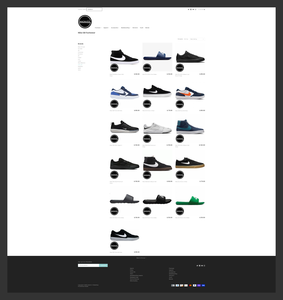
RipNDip (80, 66)
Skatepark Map (134, 277)
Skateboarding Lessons (136, 275)
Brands (171, 279)
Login (80, 9)
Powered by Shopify (83, 286)
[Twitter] (188, 9)
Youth (170, 277)
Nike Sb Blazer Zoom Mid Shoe (117, 75)
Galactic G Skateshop (92, 285)
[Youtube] (193, 9)
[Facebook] (191, 9)
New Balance (81, 63)
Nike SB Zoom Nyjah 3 (116, 145)
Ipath (79, 68)
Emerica (80, 54)
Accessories (172, 272)
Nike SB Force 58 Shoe (116, 110)
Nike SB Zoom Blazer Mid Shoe (182, 146)
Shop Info (132, 272)
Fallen (79, 57)
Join (84, 9)
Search (132, 268)
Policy (131, 270)
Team (131, 273)
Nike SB (80, 64)
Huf (79, 59)
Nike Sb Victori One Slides (149, 74)
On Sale (80, 48)
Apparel (171, 270)
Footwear (171, 268)
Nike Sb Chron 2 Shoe (148, 110)
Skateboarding (173, 273)
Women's (171, 275)
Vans (79, 70)
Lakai (79, 61)
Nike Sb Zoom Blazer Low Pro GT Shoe (182, 75)
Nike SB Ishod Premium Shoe (149, 146)
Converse (80, 52)
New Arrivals (81, 47)
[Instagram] (195, 9)
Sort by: (186, 39)
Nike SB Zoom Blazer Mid (149, 181)
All (78, 50)
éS (78, 55)
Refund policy (134, 280)
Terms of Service (134, 279)
